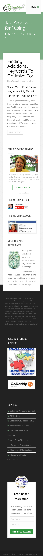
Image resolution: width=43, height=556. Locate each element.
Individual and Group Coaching (17, 433)
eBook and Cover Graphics (21, 445)
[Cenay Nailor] (22, 233)
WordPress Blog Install (19, 440)
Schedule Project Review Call (22, 411)
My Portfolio (15, 416)
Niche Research (13, 81)
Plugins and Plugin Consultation (16, 457)
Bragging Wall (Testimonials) (22, 421)
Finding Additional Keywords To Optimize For (20, 68)
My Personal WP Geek (19, 426)
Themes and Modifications (21, 450)
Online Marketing (26, 81)
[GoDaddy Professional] (21, 389)
